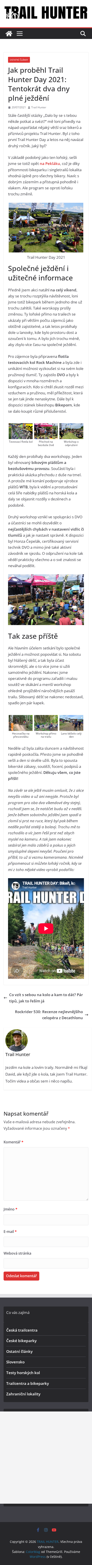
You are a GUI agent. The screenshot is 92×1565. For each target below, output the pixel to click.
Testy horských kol (23, 1372)
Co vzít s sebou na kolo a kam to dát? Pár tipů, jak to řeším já (46, 997)
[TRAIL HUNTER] (9, 33)
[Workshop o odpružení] (71, 426)
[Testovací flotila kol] (21, 426)
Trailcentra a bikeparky (27, 1383)
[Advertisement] (46, 1457)
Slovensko (15, 1361)
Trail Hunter (38, 107)
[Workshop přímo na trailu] (46, 718)
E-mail (10, 1231)
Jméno (10, 1209)
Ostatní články (19, 59)
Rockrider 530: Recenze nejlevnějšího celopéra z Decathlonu (49, 1014)
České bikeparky (21, 1340)
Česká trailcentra (22, 1330)
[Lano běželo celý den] (71, 718)
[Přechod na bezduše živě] (46, 426)
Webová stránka (17, 1253)
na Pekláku (50, 163)
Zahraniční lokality (23, 1393)
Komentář (13, 1142)
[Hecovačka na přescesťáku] (21, 718)
